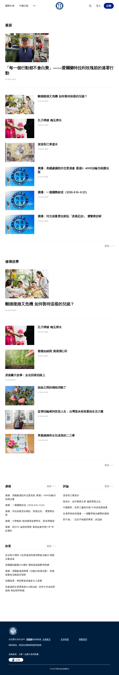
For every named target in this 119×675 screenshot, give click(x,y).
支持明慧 (65, 639)
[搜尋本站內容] (90, 6)
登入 (98, 5)
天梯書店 (46, 639)
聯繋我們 (83, 639)
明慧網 (29, 639)
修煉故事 (12, 261)
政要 (8, 546)
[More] (34, 6)
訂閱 (109, 5)
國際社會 (10, 5)
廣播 (8, 486)
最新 (8, 25)
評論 (66, 486)
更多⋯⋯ (109, 245)
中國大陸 (23, 5)
